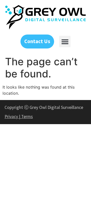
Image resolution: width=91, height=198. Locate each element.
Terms (27, 116)
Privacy (11, 116)
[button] (65, 41)
